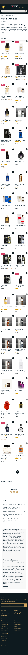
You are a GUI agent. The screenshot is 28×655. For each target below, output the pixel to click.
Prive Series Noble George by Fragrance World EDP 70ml (20, 413)
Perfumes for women (5, 622)
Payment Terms (4, 645)
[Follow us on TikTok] (17, 492)
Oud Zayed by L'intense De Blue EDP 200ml (6, 328)
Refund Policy (4, 638)
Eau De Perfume (4, 628)
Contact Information (18, 624)
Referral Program (17, 628)
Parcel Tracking (17, 622)
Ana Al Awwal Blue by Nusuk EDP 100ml (5, 185)
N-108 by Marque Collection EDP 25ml (5, 391)
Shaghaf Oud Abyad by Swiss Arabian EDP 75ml (20, 371)
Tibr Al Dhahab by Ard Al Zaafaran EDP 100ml (6, 226)
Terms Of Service (4, 642)
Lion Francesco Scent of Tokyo (20, 246)
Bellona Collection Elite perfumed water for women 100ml (6, 142)
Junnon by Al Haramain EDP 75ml (6, 97)
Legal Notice (3, 643)
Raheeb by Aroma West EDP (19, 54)
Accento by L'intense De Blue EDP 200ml (20, 350)
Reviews (15, 632)
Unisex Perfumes (4, 626)
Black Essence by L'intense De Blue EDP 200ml (20, 328)
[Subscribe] (25, 605)
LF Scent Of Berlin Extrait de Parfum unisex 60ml (20, 206)
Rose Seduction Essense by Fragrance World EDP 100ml (6, 413)
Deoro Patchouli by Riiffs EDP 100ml (20, 185)
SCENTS (6, 15)
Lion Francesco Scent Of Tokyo (6, 206)
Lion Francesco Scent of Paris (6, 286)
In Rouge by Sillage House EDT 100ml (20, 226)
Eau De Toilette (4, 630)
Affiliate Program (17, 630)
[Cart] (22, 7)
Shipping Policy (4, 636)
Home (2, 15)
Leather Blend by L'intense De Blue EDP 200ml (6, 307)
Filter (4, 38)
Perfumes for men (4, 624)
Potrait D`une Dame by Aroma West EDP (6, 54)
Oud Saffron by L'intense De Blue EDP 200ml (6, 350)
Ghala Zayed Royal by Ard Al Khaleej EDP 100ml (20, 162)
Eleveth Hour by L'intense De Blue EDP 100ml (20, 119)
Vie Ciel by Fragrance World (5, 162)
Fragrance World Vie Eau (20, 140)
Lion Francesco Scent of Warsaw (6, 246)
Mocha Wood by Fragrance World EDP (20, 456)
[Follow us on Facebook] (11, 492)
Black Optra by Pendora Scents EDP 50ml (19, 286)
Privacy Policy (4, 640)
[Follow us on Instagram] (14, 492)
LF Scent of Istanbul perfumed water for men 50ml (6, 266)
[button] (4, 56)
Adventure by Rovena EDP (6, 434)
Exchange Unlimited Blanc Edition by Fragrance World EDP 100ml (6, 457)
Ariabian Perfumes (4, 620)
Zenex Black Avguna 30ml (20, 76)
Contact (15, 626)
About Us (16, 620)
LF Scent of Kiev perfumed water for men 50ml (20, 266)
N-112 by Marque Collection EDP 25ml (19, 391)
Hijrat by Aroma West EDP (6, 76)
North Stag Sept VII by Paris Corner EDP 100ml (6, 119)
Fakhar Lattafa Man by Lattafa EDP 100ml (19, 435)
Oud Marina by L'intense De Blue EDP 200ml (20, 307)
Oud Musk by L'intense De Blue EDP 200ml (6, 371)
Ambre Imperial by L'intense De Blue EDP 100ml (19, 98)
